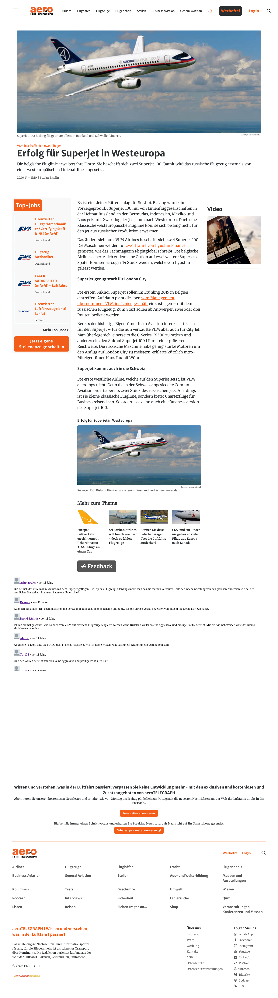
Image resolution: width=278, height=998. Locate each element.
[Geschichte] (139, 889)
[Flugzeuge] (86, 867)
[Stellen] (139, 878)
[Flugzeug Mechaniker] (41, 258)
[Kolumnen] (33, 889)
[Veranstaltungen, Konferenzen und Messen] (244, 909)
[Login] (246, 853)
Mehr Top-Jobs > (56, 330)
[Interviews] (86, 898)
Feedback (100, 566)
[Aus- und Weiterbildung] (191, 878)
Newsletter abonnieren (139, 813)
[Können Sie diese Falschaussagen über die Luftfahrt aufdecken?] (155, 533)
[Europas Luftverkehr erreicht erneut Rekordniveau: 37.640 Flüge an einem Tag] (91, 533)
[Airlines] (33, 867)
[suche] (269, 11)
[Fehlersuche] (191, 898)
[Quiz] (244, 898)
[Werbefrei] (230, 853)
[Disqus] (139, 623)
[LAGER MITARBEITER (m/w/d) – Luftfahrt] (41, 284)
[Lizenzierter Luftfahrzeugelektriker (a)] (41, 312)
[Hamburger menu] (15, 11)
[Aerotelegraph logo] (41, 11)
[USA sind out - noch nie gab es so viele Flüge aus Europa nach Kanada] (186, 533)
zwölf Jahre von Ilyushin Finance (155, 245)
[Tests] (86, 889)
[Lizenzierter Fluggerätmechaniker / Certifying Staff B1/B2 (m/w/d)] (41, 229)
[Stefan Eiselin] (49, 178)
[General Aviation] (86, 878)
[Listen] (33, 909)
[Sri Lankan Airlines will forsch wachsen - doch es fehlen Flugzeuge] (123, 533)
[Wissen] (244, 889)
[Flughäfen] (139, 867)
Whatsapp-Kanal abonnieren (137, 830)
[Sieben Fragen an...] (139, 909)
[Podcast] (33, 898)
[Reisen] (86, 909)
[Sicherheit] (139, 898)
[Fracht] (191, 867)
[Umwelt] (191, 889)
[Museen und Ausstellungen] (244, 878)
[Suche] (264, 853)
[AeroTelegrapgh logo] (24, 853)
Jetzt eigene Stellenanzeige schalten (41, 344)
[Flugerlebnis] (244, 867)
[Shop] (191, 909)
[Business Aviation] (33, 878)
